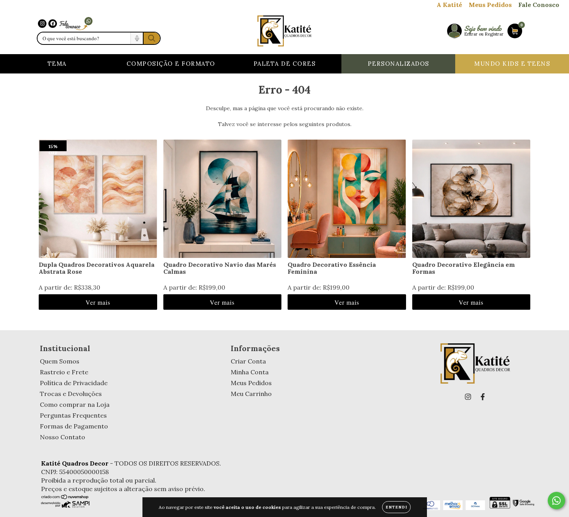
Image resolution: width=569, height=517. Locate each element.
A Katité (449, 5)
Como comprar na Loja (75, 404)
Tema (57, 63)
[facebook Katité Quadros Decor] (482, 396)
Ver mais (98, 302)
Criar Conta (248, 361)
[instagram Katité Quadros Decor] (468, 396)
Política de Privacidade (74, 383)
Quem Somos (59, 361)
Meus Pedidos (490, 5)
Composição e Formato (171, 63)
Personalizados (398, 63)
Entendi (396, 507)
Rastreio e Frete (64, 372)
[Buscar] (151, 38)
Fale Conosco (538, 5)
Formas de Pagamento (74, 426)
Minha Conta (250, 372)
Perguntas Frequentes (73, 415)
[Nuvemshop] (65, 497)
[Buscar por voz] (136, 38)
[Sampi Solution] (65, 505)
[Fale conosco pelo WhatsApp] (76, 23)
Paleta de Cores (285, 63)
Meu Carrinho (251, 394)
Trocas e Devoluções (71, 394)
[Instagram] (42, 23)
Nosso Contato (62, 437)
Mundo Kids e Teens (512, 63)
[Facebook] (52, 23)
